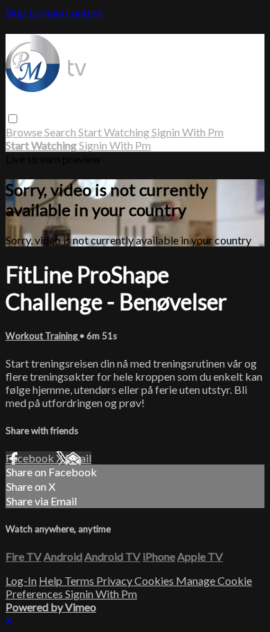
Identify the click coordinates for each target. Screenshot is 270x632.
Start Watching (115, 131)
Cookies (155, 580)
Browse (25, 131)
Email (78, 457)
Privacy (115, 580)
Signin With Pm (188, 131)
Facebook (31, 457)
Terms (80, 580)
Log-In (21, 580)
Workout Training (43, 335)
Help (51, 580)
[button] (12, 118)
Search (61, 131)
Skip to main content (54, 12)
